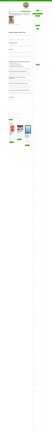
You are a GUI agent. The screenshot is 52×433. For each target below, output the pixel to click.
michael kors (34, 288)
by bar (33, 112)
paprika (33, 332)
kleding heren (34, 246)
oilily (33, 312)
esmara (33, 154)
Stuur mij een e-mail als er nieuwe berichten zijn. (14, 118)
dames (33, 129)
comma (33, 123)
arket (33, 87)
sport (33, 361)
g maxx (33, 173)
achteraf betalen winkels (35, 74)
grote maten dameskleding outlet (36, 185)
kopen (33, 258)
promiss (33, 338)
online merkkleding (34, 320)
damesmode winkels (35, 136)
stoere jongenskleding (35, 368)
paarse (33, 331)
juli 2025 (33, 45)
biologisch (34, 104)
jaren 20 (33, 214)
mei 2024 (33, 62)
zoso (33, 423)
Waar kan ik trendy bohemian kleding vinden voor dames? (15, 64)
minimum (33, 289)
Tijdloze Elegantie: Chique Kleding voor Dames (20, 131)
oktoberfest (34, 313)
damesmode (34, 135)
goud (33, 179)
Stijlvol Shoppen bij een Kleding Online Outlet (37, 23)
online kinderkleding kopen (35, 319)
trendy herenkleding (35, 380)
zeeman (33, 417)
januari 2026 (34, 38)
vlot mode (34, 392)
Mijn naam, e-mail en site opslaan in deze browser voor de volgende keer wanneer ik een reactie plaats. (19, 114)
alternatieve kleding (34, 81)
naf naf (33, 295)
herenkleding (34, 202)
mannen (33, 271)
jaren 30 (33, 215)
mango (33, 270)
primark (33, 337)
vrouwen (19, 24)
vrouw (17, 24)
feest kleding (34, 161)
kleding (15, 24)
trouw (33, 381)
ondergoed (34, 318)
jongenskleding (34, 228)
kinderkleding (34, 240)
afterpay (33, 75)
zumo (33, 424)
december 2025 (34, 39)
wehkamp (33, 399)
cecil (33, 118)
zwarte (33, 429)
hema (33, 197)
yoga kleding (34, 410)
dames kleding (34, 130)
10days (33, 67)
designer (33, 141)
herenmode (34, 203)
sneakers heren (34, 355)
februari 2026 (34, 37)
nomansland (34, 307)
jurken (13, 24)
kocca (33, 257)
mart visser (34, 277)
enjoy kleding (34, 153)
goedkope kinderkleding (35, 178)
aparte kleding (34, 86)
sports (33, 363)
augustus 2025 (34, 44)
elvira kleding (34, 148)
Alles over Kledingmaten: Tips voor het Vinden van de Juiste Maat (27, 136)
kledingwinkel (34, 252)
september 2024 (34, 57)
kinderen (33, 239)
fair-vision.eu (26, 8)
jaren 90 (33, 221)
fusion (33, 172)
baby (33, 92)
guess (33, 190)
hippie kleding (34, 208)
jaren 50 (33, 216)
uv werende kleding (34, 386)
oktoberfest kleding (34, 314)
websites (33, 398)
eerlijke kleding (34, 147)
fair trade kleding (34, 159)
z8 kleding (34, 412)
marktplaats (34, 276)
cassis (33, 116)
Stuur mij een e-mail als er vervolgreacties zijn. (14, 117)
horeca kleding (34, 209)
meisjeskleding (34, 283)
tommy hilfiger (34, 375)
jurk (11, 24)
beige (33, 98)
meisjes (33, 282)
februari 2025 (34, 51)
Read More (12, 142)
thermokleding (34, 374)
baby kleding (34, 93)
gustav (33, 191)
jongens (33, 227)
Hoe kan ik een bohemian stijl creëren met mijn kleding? (14, 63)
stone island (34, 369)
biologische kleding (34, 105)
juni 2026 (33, 32)
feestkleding (34, 165)
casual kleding (34, 117)
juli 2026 (33, 31)
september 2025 (34, 43)
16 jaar (33, 69)
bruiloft (33, 111)
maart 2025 (34, 50)
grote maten (34, 184)
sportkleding (34, 362)
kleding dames (34, 245)
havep (33, 196)
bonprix (33, 110)
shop (33, 350)
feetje (33, 166)
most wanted (34, 294)
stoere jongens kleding (35, 367)
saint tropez (34, 343)
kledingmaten (34, 251)
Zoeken (38, 10)
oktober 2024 (34, 56)
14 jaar (33, 68)
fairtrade (33, 160)
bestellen (33, 99)
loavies (33, 265)
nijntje (33, 301)
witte (33, 404)
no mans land (34, 306)
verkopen (33, 387)
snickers (33, 356)
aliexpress (34, 80)
